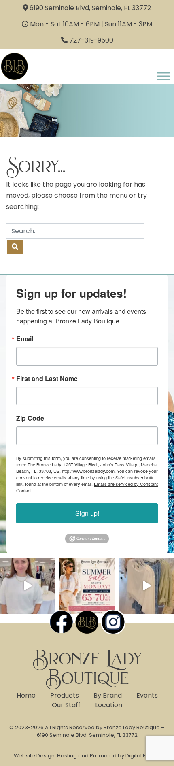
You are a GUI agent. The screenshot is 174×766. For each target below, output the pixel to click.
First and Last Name (47, 378)
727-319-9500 (91, 40)
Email (24, 339)
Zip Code (30, 418)
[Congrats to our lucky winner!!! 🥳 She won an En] (27, 586)
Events (147, 695)
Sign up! (87, 513)
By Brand (107, 695)
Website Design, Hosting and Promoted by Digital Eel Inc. (87, 755)
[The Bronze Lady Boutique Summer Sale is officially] (87, 586)
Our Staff (66, 705)
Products (64, 695)
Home (26, 695)
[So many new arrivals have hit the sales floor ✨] (146, 586)
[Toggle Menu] (163, 76)
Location (108, 705)
